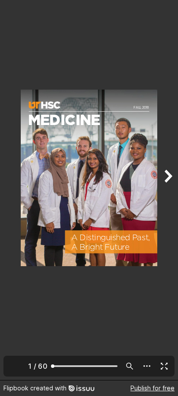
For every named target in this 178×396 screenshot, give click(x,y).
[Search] (129, 366)
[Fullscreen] (164, 366)
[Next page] (167, 190)
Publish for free (152, 388)
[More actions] (147, 366)
